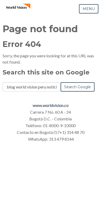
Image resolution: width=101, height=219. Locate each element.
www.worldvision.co (51, 105)
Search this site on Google (46, 72)
